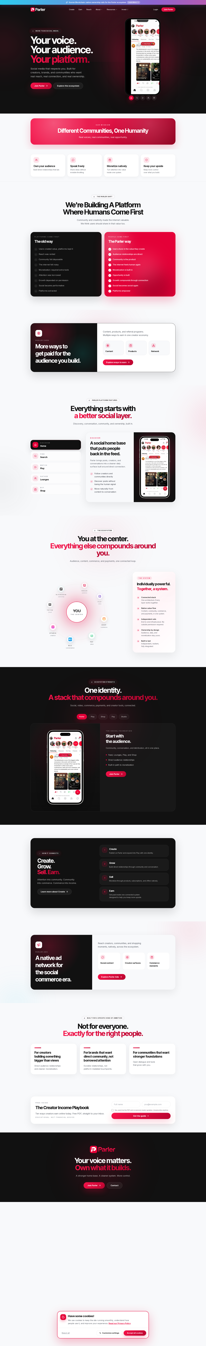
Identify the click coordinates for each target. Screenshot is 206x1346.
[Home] (131, 97)
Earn (80, 9)
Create (71, 9)
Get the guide (139, 1116)
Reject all (66, 1333)
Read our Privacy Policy (120, 1323)
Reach (88, 9)
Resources (111, 9)
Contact (114, 1185)
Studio (124, 717)
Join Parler (168, 9)
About (98, 9)
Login (155, 9)
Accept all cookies (135, 1333)
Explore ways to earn (116, 362)
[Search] (137, 97)
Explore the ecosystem (68, 86)
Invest (124, 9)
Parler (81, 717)
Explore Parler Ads (110, 977)
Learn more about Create (53, 891)
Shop (103, 717)
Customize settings (110, 1333)
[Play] (142, 97)
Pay (113, 717)
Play (92, 717)
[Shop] (154, 97)
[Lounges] (148, 97)
